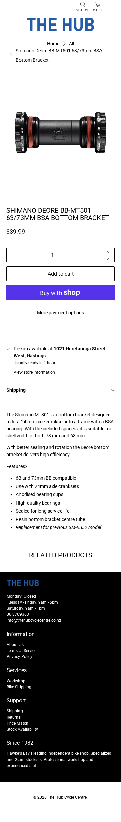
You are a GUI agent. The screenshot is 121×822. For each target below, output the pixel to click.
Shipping (15, 711)
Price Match (17, 723)
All (71, 43)
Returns (14, 717)
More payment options (60, 312)
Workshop (16, 681)
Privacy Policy (19, 656)
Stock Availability (22, 729)
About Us (15, 644)
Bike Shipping (19, 687)
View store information (34, 372)
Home (53, 43)
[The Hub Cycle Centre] (60, 24)
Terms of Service (21, 650)
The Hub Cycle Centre (67, 797)
